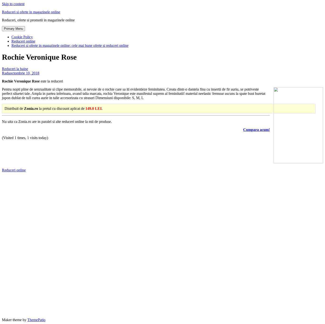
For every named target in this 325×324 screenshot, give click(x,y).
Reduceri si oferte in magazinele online (31, 12)
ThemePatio (36, 320)
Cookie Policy (22, 37)
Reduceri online (23, 41)
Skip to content (13, 4)
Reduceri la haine (15, 69)
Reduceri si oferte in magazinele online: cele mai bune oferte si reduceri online (69, 46)
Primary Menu (13, 28)
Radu (6, 73)
